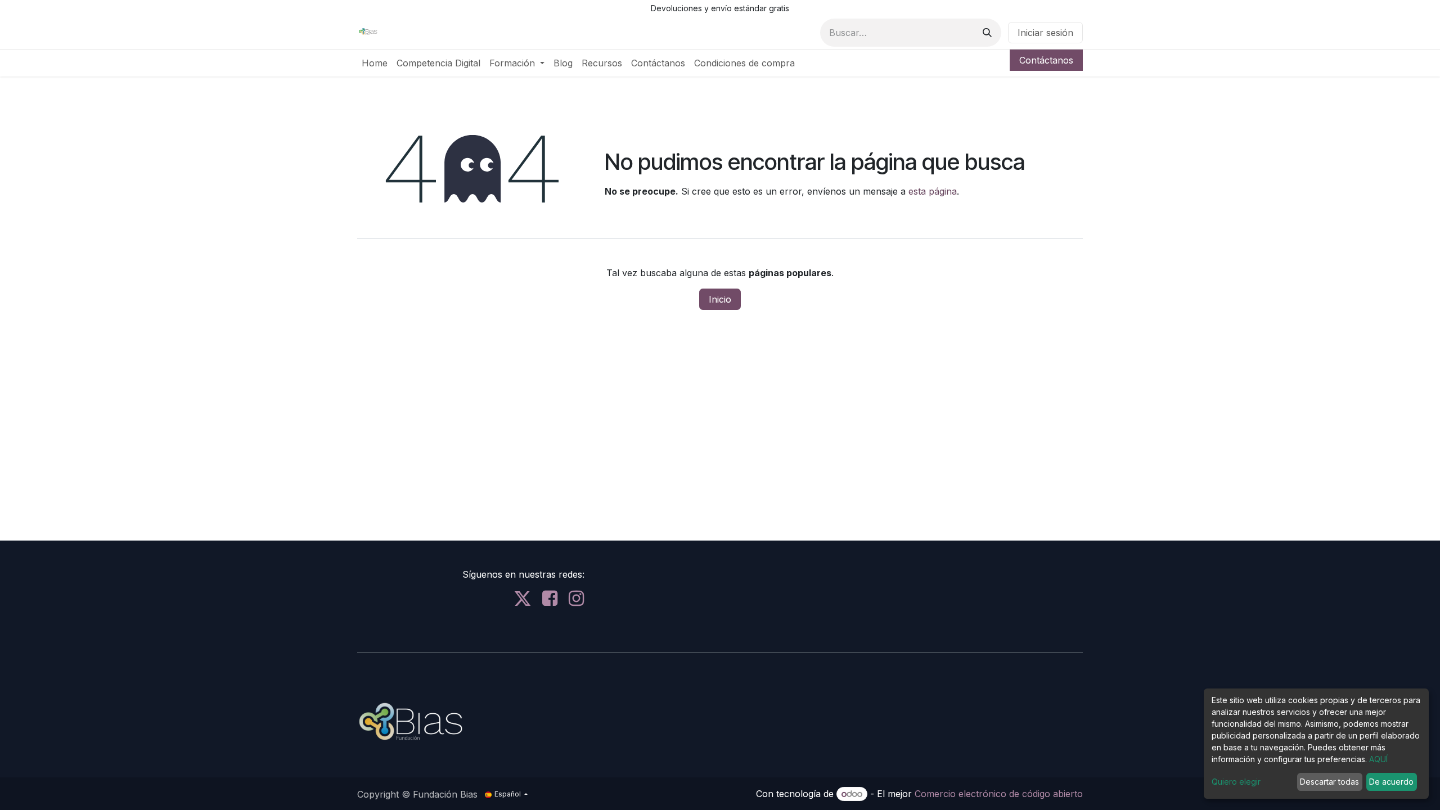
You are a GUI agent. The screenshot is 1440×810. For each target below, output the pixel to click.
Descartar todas (1329, 781)
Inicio (720, 299)
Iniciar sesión (1045, 32)
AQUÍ (1378, 759)
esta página (932, 191)
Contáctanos (1046, 60)
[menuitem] (374, 63)
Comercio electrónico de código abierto (999, 793)
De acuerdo (1391, 781)
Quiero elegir (1236, 781)
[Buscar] (987, 33)
